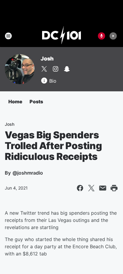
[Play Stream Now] (113, 36)
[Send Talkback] (101, 36)
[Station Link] (61, 36)
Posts (36, 102)
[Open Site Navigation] (8, 36)
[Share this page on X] (91, 188)
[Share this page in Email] (103, 188)
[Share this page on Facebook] (80, 188)
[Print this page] (114, 188)
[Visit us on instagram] (55, 68)
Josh (47, 58)
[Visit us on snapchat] (66, 68)
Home (15, 102)
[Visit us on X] (44, 68)
